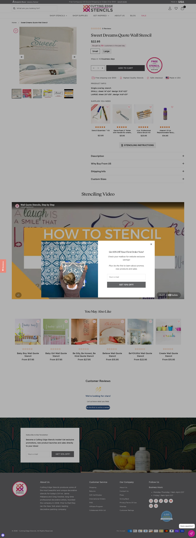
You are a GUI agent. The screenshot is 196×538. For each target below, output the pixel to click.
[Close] (151, 244)
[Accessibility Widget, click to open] (3, 535)
